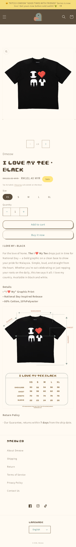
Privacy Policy (14, 482)
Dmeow (41, 543)
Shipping (18, 185)
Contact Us (13, 490)
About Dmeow (15, 450)
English (36, 529)
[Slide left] (30, 144)
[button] (4, 17)
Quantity (7, 204)
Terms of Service (16, 474)
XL (49, 197)
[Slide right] (46, 144)
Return (11, 466)
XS (7, 197)
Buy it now (38, 235)
